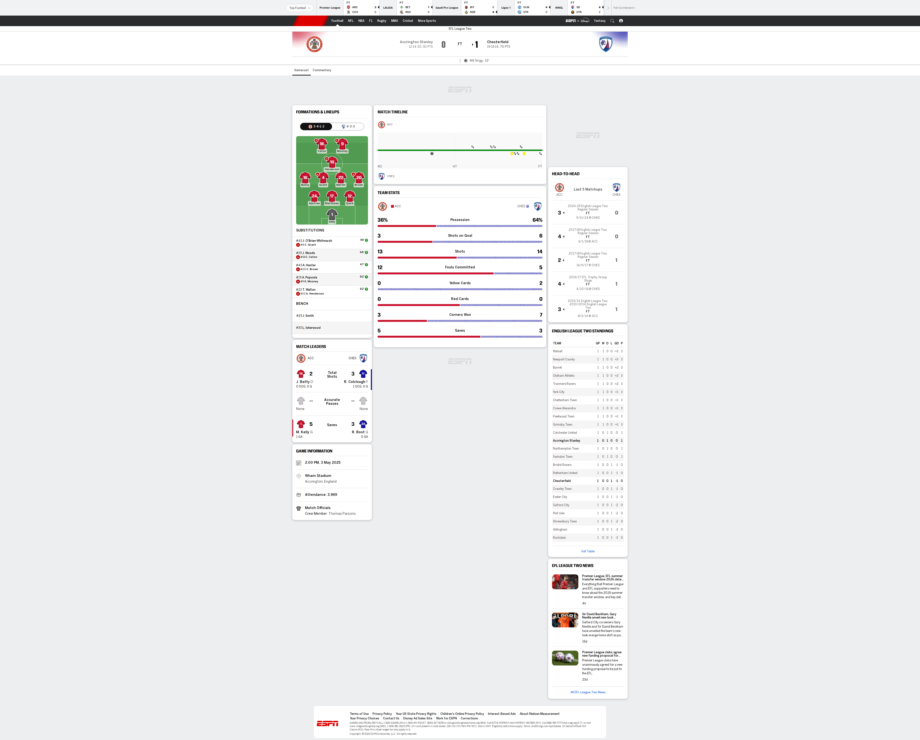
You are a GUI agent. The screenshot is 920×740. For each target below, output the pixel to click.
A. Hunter (309, 265)
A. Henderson (315, 293)
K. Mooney (311, 281)
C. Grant (310, 244)
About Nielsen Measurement (540, 714)
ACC (390, 124)
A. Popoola (309, 277)
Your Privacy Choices (364, 718)
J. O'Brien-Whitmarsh (317, 241)
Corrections (469, 718)
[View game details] (588, 212)
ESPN (311, 21)
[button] (612, 21)
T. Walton (309, 289)
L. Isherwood (312, 328)
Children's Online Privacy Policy (462, 714)
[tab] (316, 126)
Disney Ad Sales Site (417, 718)
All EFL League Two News (588, 692)
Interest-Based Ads (502, 714)
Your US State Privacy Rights (416, 714)
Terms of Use (359, 714)
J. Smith (308, 316)
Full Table (588, 551)
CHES (391, 176)
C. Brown (312, 269)
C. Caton (311, 257)
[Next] (607, 8)
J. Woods (308, 253)
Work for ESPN (446, 718)
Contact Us (391, 718)
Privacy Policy (382, 714)
